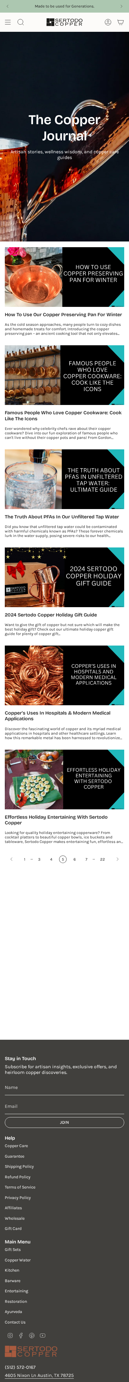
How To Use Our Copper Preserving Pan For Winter (63, 314)
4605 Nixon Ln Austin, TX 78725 (39, 1375)
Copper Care (16, 1145)
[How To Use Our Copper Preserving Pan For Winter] (64, 277)
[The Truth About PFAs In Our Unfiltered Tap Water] (64, 479)
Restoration (16, 1301)
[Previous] (7, 6)
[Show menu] (8, 22)
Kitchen (12, 1270)
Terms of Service (20, 1187)
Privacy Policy (18, 1197)
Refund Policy (18, 1177)
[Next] (121, 6)
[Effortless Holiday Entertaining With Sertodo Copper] (64, 779)
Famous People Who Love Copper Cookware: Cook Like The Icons (63, 415)
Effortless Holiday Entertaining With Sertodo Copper (56, 820)
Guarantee (14, 1156)
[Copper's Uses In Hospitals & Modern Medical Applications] (64, 675)
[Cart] (120, 22)
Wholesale (15, 1218)
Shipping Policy (19, 1166)
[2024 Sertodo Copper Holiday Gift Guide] (64, 577)
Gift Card (13, 1228)
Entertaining (16, 1291)
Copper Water (18, 1260)
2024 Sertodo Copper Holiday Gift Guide (51, 615)
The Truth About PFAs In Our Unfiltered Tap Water (62, 517)
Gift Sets (13, 1249)
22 (102, 859)
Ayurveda (13, 1311)
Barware (12, 1280)
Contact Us (15, 1322)
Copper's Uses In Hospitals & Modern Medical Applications (57, 715)
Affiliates (13, 1207)
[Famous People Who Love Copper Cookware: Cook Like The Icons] (64, 375)
